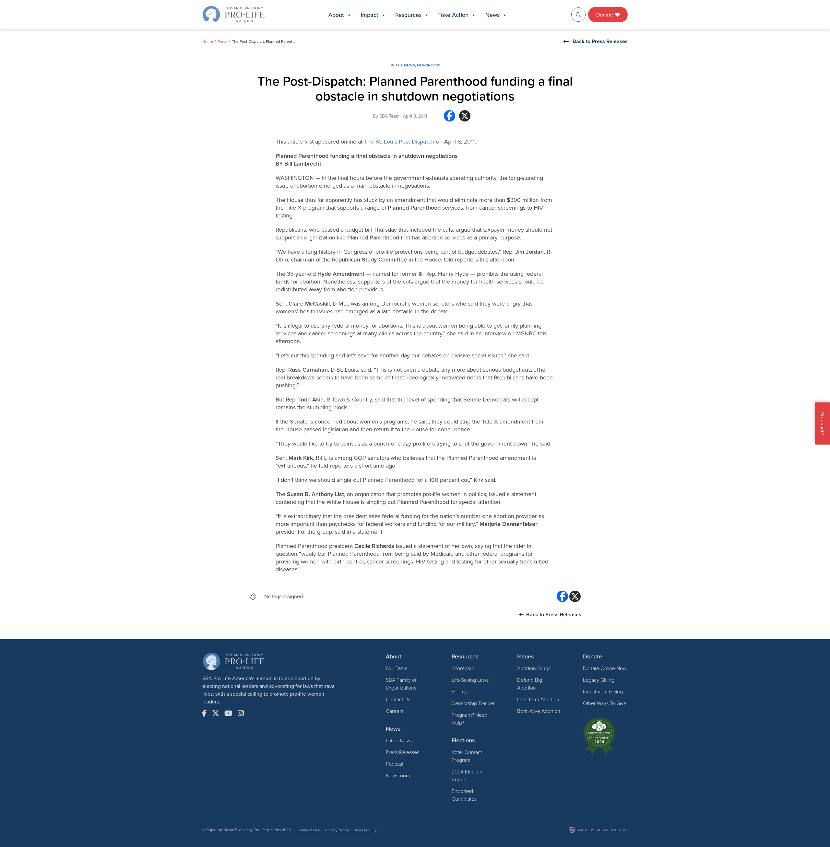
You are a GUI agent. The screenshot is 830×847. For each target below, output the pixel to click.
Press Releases (402, 752)
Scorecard (463, 668)
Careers (394, 710)
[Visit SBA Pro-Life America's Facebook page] (204, 713)
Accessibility (365, 830)
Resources (408, 15)
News (492, 15)
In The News (403, 65)
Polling (459, 691)
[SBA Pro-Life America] (233, 13)
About (336, 15)
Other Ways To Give (604, 703)
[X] (464, 118)
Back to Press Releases (600, 41)
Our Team (397, 668)
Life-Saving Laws (470, 679)
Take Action (453, 15)
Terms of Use (309, 830)
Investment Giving (603, 691)
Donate (605, 14)
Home (207, 41)
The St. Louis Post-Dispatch (399, 141)
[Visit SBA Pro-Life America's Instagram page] (241, 713)
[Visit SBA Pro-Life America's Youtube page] (228, 713)
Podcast (394, 763)
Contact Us (398, 699)
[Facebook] (449, 118)
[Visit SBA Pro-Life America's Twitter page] (215, 713)
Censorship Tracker (473, 703)
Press (222, 41)
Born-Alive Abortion (538, 710)
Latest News (399, 740)
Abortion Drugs (534, 668)
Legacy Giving (598, 679)
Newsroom (428, 65)
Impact (369, 15)
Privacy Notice (337, 830)
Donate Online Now (605, 668)
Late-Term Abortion (538, 699)
